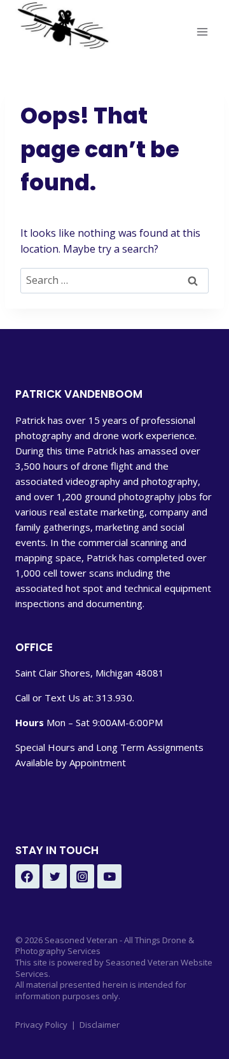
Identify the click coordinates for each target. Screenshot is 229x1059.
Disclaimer (100, 1024)
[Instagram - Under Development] (82, 876)
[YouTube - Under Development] (109, 876)
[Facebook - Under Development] (27, 876)
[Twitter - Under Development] (55, 876)
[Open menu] (202, 31)
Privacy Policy (41, 1024)
